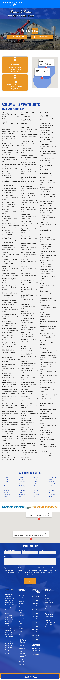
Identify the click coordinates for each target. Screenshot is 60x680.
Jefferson (37, 486)
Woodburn (15, 64)
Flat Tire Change (21, 622)
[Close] (51, 61)
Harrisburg (37, 488)
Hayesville (22, 490)
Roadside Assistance (21, 607)
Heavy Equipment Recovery (22, 640)
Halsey (36, 490)
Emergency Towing (21, 596)
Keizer (6, 481)
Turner (21, 492)
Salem (15, 82)
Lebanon (36, 484)
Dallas (50, 479)
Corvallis (36, 479)
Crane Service (21, 660)
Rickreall (51, 492)
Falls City (51, 488)
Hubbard (21, 477)
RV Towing (22, 631)
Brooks (21, 496)
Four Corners (23, 488)
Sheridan (51, 490)
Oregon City (7, 494)
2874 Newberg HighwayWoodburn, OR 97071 (49, 600)
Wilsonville (7, 486)
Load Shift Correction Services (22, 646)
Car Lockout (23, 615)
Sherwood (7, 490)
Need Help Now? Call (11, 3)
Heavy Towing (20, 627)
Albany (36, 477)
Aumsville (22, 494)
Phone (41, 550)
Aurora (21, 479)
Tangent (36, 481)
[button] (42, 78)
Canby (6, 484)
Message (6, 556)
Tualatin (6, 488)
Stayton (21, 484)
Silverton (22, 481)
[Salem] (15, 77)
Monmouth (52, 481)
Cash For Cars (21, 665)
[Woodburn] (15, 59)
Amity (50, 486)
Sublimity (22, 486)
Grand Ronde (53, 496)
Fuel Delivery (21, 611)
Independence (53, 484)
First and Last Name (9, 550)
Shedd (36, 496)
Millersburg (37, 494)
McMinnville (52, 477)
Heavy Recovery (21, 635)
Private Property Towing (21, 601)
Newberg (7, 492)
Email (23, 550)
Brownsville (37, 492)
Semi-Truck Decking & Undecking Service (22, 654)
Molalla (6, 496)
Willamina (52, 494)
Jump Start (22, 619)
